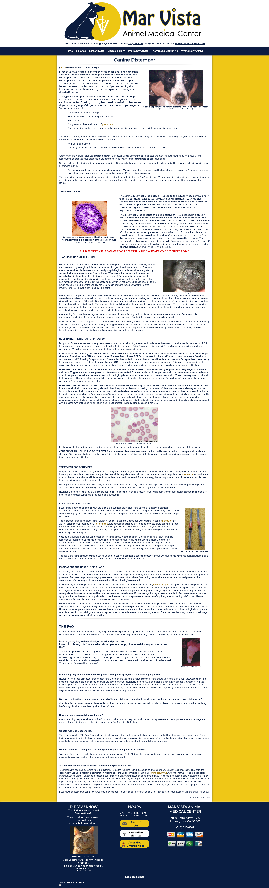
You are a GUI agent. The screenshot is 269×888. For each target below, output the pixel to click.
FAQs (63, 67)
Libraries (81, 51)
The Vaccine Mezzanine (164, 51)
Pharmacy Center (138, 51)
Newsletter (135, 832)
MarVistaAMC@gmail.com (190, 43)
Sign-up (136, 835)
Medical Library (116, 51)
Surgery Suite (96, 51)
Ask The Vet (136, 824)
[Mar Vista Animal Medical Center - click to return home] (135, 20)
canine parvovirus (158, 773)
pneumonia (107, 124)
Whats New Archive (192, 51)
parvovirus (167, 521)
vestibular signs (161, 584)
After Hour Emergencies (135, 844)
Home (69, 51)
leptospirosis (102, 524)
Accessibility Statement (72, 882)
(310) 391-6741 (135, 43)
